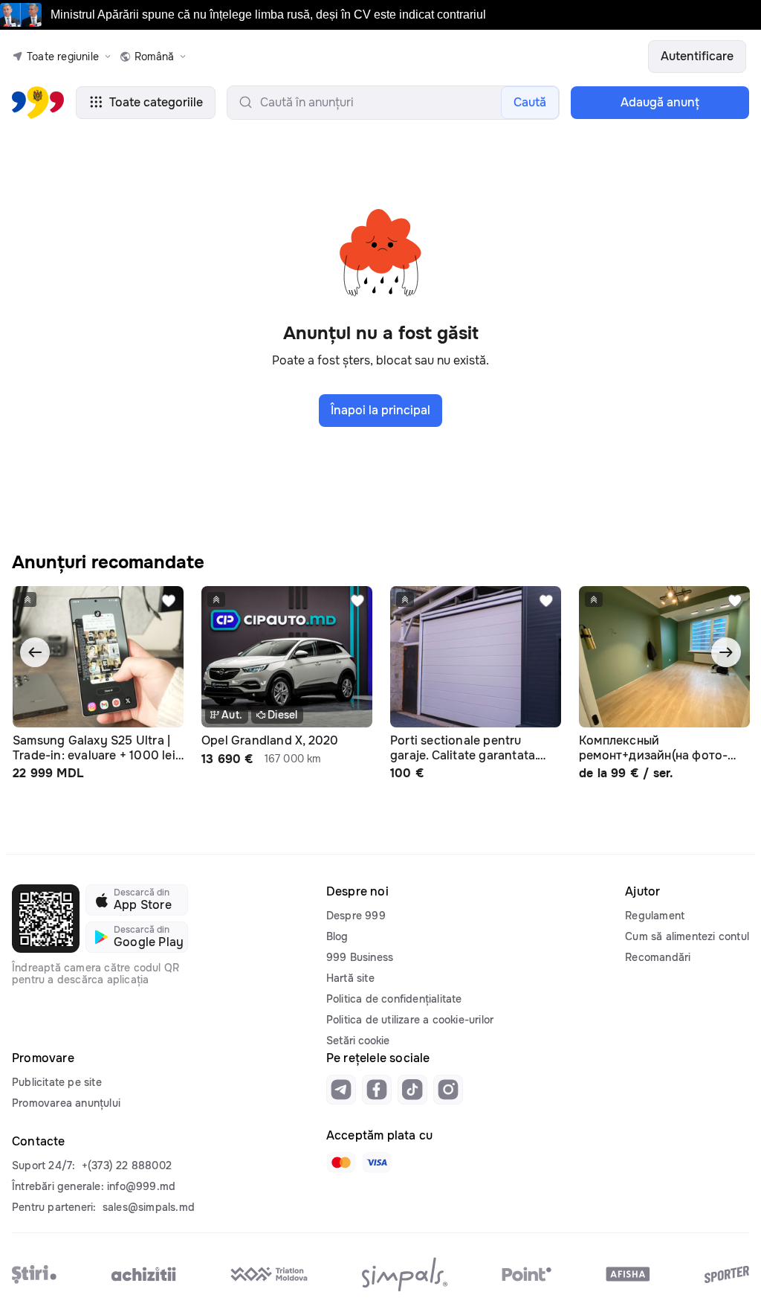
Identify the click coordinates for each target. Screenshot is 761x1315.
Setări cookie (357, 1040)
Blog (337, 936)
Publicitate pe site (57, 1082)
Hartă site (350, 978)
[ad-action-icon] (168, 601)
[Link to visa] (377, 1162)
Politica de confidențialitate (394, 999)
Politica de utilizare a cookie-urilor (409, 1020)
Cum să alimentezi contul (687, 936)
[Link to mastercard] (341, 1162)
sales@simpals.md (149, 1207)
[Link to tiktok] (412, 1090)
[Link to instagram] (448, 1090)
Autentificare (697, 56)
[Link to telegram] (341, 1090)
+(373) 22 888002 (127, 1165)
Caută (530, 102)
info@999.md (141, 1186)
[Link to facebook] (377, 1090)
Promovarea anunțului (66, 1103)
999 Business (359, 957)
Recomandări (657, 957)
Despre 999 (356, 916)
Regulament (654, 916)
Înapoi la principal (380, 410)
